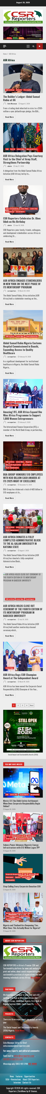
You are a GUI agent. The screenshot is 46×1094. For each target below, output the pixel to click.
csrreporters (11, 291)
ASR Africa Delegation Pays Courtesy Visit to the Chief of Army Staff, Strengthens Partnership (23, 137)
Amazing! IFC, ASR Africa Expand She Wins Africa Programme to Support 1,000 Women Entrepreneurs (23, 393)
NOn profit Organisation (13, 465)
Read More (9, 117)
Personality (27, 90)
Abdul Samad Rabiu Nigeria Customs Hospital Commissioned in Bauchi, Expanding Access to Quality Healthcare (23, 324)
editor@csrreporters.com (24, 1055)
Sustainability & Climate (23, 839)
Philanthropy (10, 212)
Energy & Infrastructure (13, 836)
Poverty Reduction (32, 336)
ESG (7, 794)
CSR (7, 149)
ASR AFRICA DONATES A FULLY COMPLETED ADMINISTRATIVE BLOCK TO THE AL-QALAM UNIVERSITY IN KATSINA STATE (23, 518)
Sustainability (35, 794)
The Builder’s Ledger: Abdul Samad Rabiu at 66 (23, 78)
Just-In (12, 149)
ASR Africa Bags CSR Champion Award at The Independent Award (23, 656)
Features (19, 1076)
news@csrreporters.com (13, 1058)
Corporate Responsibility (14, 874)
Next (31, 705)
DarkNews (22, 1091)
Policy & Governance (12, 916)
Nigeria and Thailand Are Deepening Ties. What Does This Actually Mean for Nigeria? (23, 907)
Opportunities (29, 1076)
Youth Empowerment (12, 468)
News (12, 1076)
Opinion (17, 877)
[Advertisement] (23, 33)
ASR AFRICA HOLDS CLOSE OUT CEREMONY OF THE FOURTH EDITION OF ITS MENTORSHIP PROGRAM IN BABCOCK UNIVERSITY (23, 587)
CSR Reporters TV (40, 46)
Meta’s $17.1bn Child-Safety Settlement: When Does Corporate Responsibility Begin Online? (23, 783)
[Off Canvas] (4, 46)
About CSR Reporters (31, 1079)
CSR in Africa (10, 90)
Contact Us (26, 1082)
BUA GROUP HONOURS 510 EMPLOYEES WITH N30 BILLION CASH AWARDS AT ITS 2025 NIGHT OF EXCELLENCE (23, 456)
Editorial (19, 90)
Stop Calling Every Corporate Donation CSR (23, 868)
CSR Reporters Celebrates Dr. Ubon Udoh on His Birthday (23, 200)
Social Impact (20, 212)
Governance (9, 877)
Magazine (29, 402)
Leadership (33, 209)
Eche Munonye (12, 103)
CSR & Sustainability (12, 209)
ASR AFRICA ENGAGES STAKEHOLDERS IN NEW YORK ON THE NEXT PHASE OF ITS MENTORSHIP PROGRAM (23, 262)
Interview (17, 1082)
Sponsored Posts (32, 149)
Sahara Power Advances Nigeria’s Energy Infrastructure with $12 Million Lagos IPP (23, 827)
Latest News (20, 149)
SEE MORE (32, 1063)
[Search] (33, 46)
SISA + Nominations (13, 1079)
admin (9, 166)
